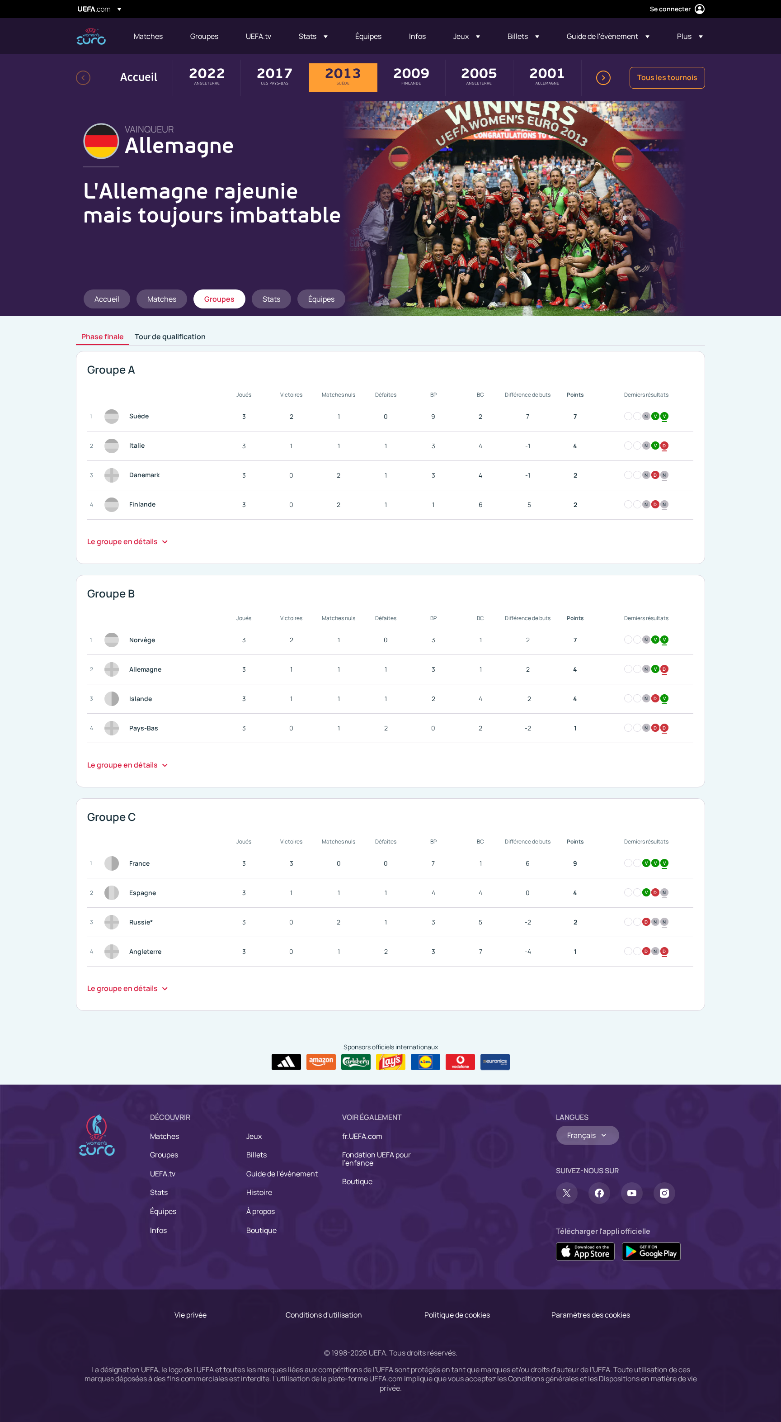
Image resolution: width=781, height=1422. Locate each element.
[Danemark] (113, 475)
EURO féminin (91, 36)
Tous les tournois (667, 77)
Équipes (163, 1211)
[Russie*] (113, 922)
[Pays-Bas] (113, 728)
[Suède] (113, 416)
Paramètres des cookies (590, 1315)
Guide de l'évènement (282, 1174)
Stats (159, 1192)
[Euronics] (495, 1062)
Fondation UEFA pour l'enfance (376, 1159)
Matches (164, 1136)
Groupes (164, 1155)
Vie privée (190, 1315)
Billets (256, 1155)
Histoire (259, 1192)
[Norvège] (113, 640)
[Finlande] (113, 505)
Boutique (261, 1230)
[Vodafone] (460, 1062)
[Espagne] (113, 893)
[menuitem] (151, 36)
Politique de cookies (457, 1315)
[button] (313, 36)
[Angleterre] (113, 951)
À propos (260, 1211)
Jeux (254, 1136)
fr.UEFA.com (362, 1136)
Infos (158, 1230)
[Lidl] (425, 1062)
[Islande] (113, 699)
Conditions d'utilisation (324, 1315)
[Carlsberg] (356, 1062)
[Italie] (113, 446)
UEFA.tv (162, 1174)
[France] (113, 863)
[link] (148, 36)
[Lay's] (390, 1062)
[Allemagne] (113, 669)
